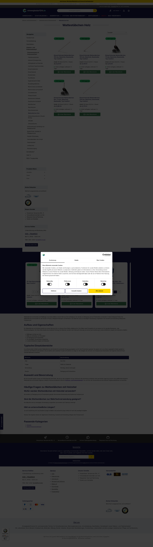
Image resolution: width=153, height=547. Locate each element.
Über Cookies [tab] (100, 260)
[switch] (67, 284)
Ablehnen (53, 291)
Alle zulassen (99, 291)
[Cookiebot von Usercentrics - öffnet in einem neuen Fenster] (104, 255)
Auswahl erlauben (76, 291)
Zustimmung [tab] (52, 260)
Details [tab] (76, 260)
